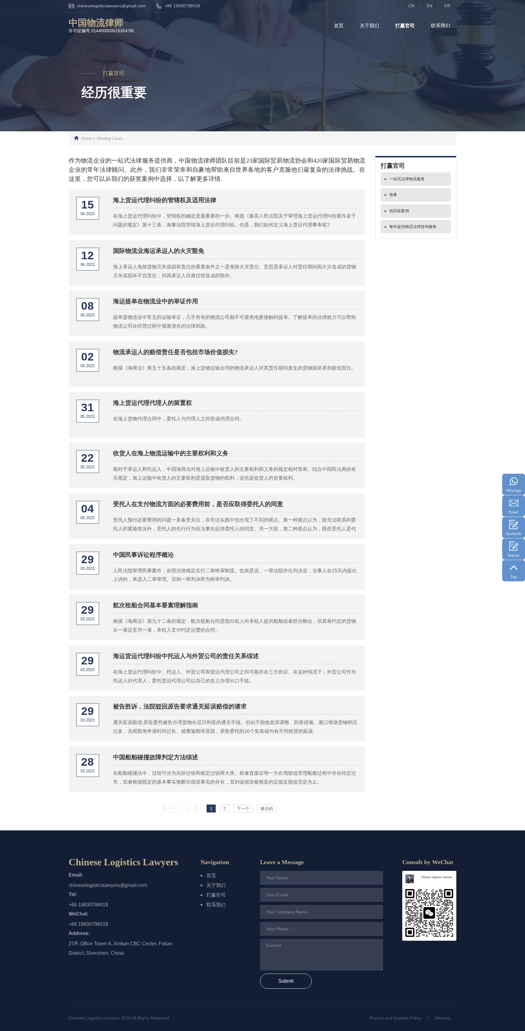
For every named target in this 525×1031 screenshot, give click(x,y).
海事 (391, 194)
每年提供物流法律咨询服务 (411, 226)
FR (447, 5)
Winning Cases (110, 138)
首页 (339, 25)
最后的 (266, 808)
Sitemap (442, 1017)
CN (411, 5)
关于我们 (369, 25)
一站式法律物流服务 (405, 179)
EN (429, 5)
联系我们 (440, 25)
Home (86, 138)
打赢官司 (405, 25)
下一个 (243, 808)
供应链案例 (397, 211)
